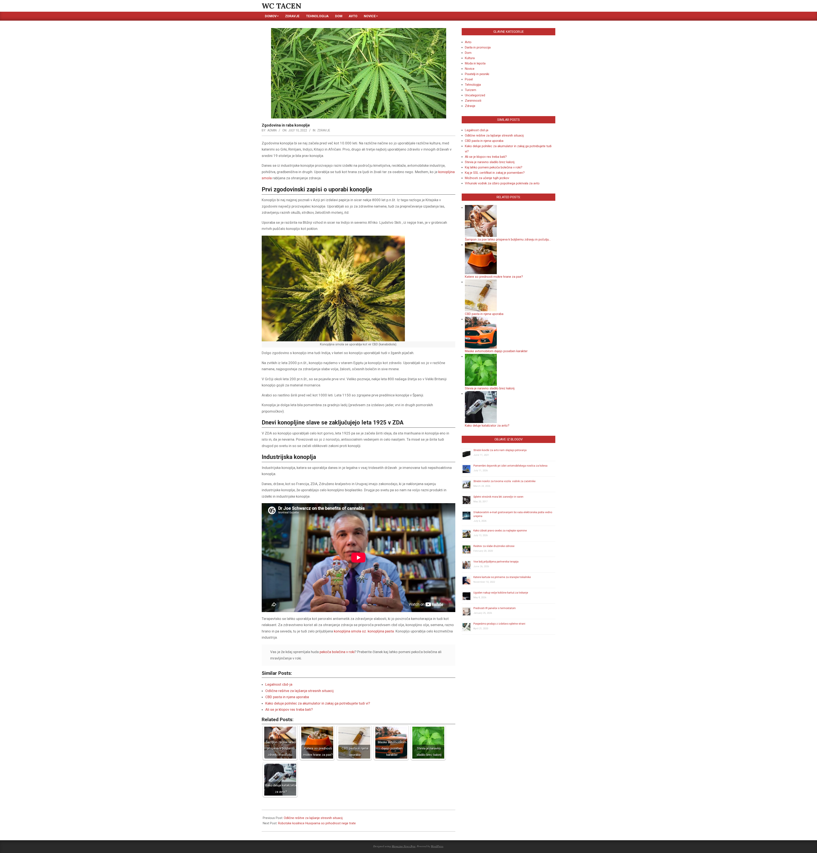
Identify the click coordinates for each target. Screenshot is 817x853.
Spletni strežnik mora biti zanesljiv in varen (498, 496)
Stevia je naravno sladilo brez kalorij (489, 162)
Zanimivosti (473, 101)
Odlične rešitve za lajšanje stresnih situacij (299, 691)
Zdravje (323, 130)
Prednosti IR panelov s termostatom (494, 608)
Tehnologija (473, 85)
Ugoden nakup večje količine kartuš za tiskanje (500, 592)
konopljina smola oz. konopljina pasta (364, 631)
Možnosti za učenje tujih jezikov (487, 178)
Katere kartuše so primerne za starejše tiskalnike (502, 577)
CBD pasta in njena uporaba (287, 697)
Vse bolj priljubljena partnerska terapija (495, 561)
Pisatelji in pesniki (477, 74)
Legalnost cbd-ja (278, 684)
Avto (468, 42)
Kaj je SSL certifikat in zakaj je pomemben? (495, 173)
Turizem (470, 90)
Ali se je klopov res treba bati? (289, 709)
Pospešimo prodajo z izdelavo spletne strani (499, 623)
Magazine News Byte (404, 846)
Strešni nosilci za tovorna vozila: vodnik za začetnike (504, 481)
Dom (468, 53)
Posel (469, 79)
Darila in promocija (478, 47)
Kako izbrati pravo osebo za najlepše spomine (500, 530)
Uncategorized (475, 95)
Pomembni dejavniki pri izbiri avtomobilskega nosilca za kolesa (510, 465)
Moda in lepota (475, 63)
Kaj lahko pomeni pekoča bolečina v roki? (493, 167)
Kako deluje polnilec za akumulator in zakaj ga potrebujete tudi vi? (317, 703)
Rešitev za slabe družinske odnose (493, 546)
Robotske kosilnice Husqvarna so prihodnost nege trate (317, 823)
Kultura (470, 58)
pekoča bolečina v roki (337, 652)
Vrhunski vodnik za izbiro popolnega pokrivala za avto (502, 183)
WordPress (437, 846)
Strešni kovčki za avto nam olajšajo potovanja (500, 450)
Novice (469, 69)
